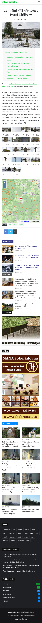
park (37, 533)
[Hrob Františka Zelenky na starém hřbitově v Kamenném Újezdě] (31, 478)
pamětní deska (28, 533)
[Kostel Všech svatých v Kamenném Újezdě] (31, 500)
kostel (33, 529)
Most (19, 533)
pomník (5, 537)
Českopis (6, 584)
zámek (13, 541)
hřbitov (21, 224)
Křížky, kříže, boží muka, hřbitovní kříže (16, 52)
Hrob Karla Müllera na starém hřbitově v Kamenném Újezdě (9, 490)
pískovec (12, 537)
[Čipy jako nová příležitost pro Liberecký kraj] (7, 249)
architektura (6, 529)
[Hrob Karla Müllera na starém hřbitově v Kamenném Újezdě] (11, 478)
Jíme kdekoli (7, 594)
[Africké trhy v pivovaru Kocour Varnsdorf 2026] (7, 307)
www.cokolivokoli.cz (14, 612)
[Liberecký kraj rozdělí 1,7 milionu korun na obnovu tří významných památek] (7, 268)
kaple (27, 529)
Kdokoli (5, 601)
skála (19, 537)
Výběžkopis (7, 587)
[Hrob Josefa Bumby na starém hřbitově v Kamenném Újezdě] (31, 454)
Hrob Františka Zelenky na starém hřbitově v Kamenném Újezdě (30, 490)
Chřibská (15, 224)
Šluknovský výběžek (23, 541)
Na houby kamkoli (9, 597)
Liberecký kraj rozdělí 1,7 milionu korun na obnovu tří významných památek (27, 267)
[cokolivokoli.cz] (9, 2)
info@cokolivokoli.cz (27, 612)
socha (32, 537)
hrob (14, 529)
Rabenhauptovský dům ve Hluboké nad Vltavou (19, 571)
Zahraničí (6, 591)
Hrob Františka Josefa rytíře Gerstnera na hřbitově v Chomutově (10, 444)
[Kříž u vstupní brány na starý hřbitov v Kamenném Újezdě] (31, 432)
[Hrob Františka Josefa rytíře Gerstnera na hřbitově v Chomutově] (11, 432)
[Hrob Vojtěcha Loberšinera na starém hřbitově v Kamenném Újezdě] (11, 454)
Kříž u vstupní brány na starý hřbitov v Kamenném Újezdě (30, 444)
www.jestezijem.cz (21, 619)
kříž (10, 224)
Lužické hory (11, 533)
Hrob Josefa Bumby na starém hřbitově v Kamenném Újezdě (30, 466)
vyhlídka (5, 541)
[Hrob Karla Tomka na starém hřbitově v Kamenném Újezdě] (11, 500)
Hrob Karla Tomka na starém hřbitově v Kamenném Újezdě (9, 511)
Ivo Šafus (16, 19)
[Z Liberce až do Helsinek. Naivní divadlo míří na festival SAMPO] (7, 259)
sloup (26, 537)
